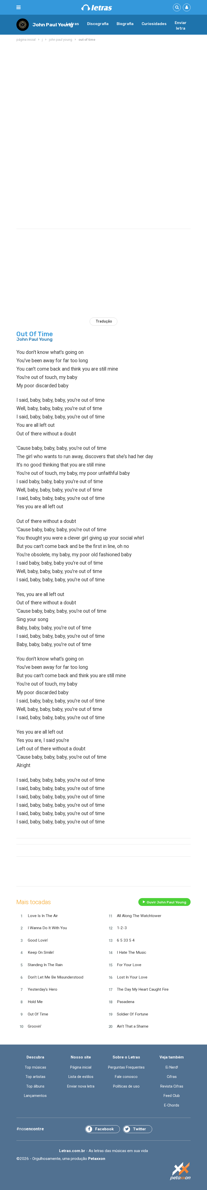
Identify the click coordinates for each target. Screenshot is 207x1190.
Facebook (104, 1129)
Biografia (125, 24)
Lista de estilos (80, 1076)
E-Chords (171, 1105)
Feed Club (172, 1095)
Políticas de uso (126, 1086)
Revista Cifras (171, 1086)
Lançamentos (35, 1095)
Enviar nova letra (80, 1086)
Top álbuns (35, 1086)
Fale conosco (126, 1076)
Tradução (104, 321)
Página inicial (80, 1067)
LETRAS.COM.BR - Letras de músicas (96, 7)
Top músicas (35, 1067)
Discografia (98, 24)
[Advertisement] (103, 83)
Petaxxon (96, 1158)
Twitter (139, 1129)
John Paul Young (53, 25)
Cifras (172, 1076)
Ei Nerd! (172, 1067)
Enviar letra (181, 26)
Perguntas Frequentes (126, 1067)
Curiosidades (154, 24)
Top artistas (35, 1076)
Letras (72, 24)
